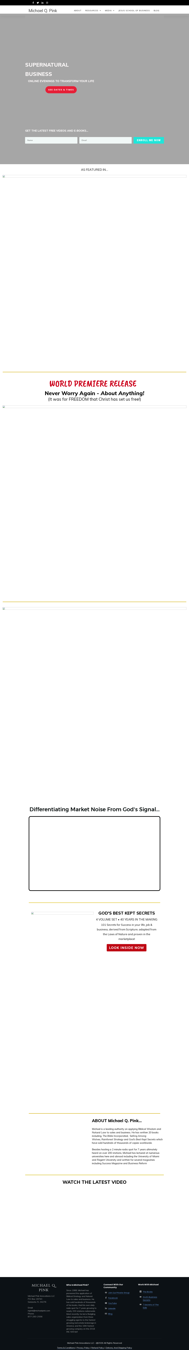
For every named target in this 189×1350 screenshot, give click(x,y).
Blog (110, 1313)
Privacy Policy (83, 1347)
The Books (148, 1291)
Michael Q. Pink (43, 10)
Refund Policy (97, 1347)
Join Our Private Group (119, 1292)
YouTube (112, 1303)
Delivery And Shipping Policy (119, 1347)
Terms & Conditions (66, 1347)
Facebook (113, 1298)
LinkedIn (112, 1308)
